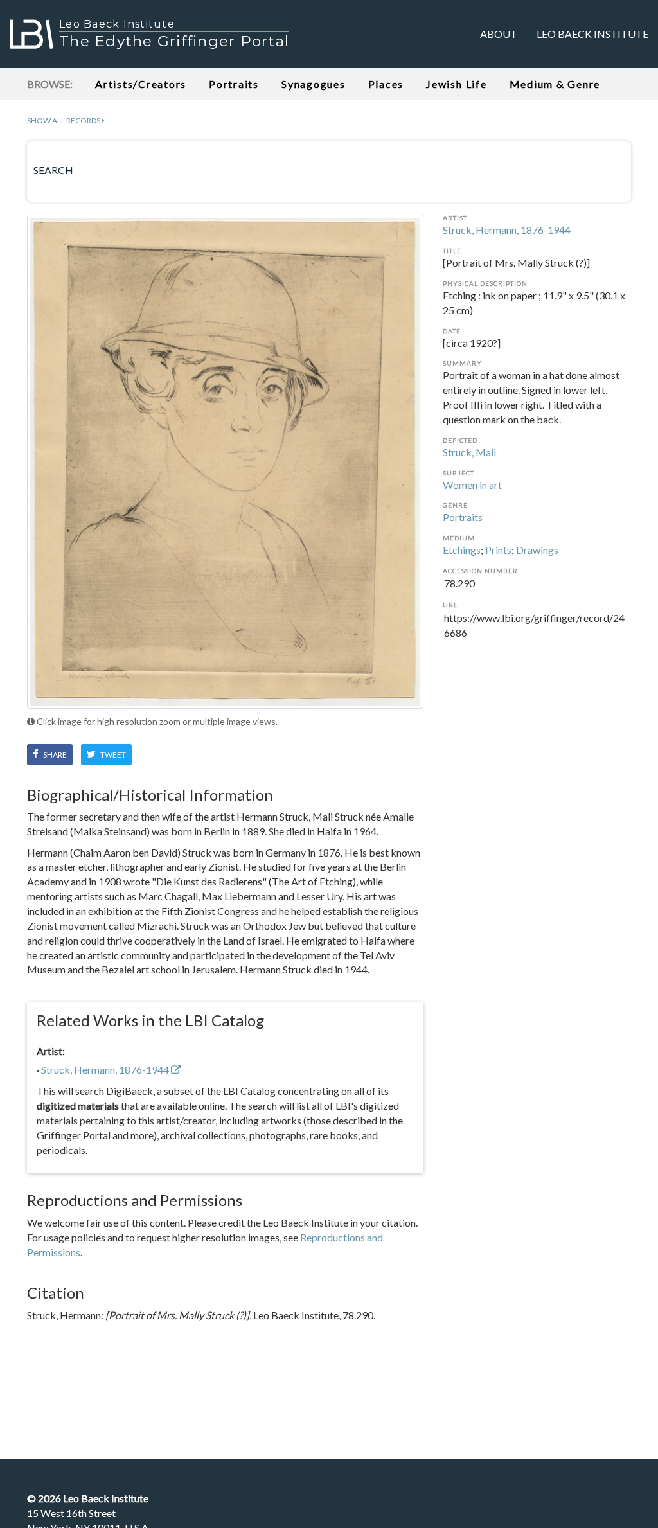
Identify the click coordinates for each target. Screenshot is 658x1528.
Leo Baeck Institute (592, 34)
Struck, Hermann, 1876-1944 (507, 230)
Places (386, 84)
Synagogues (313, 84)
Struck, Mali (469, 452)
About (498, 34)
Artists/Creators (140, 84)
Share (54, 755)
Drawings (537, 550)
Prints (498, 550)
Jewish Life (456, 84)
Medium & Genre (555, 84)
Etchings (462, 550)
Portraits (234, 84)
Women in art (472, 485)
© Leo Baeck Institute (87, 1498)
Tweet (112, 755)
